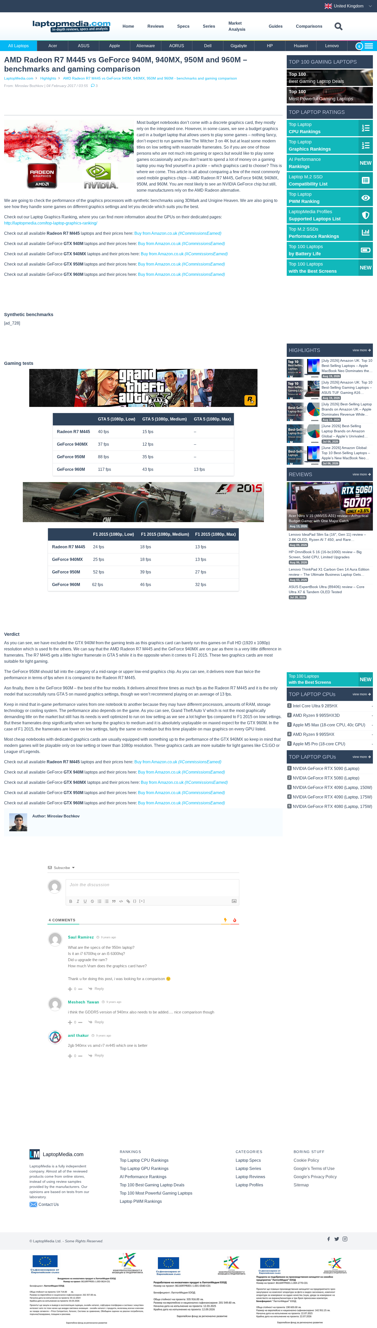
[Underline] (85, 901)
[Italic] (78, 901)
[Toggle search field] (338, 26)
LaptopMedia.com (18, 78)
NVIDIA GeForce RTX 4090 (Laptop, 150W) (332, 787)
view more (360, 350)
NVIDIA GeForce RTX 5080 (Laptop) (326, 778)
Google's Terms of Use (314, 1168)
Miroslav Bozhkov (29, 86)
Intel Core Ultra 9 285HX (333, 706)
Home (128, 26)
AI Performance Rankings (143, 1177)
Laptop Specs (248, 1160)
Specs (183, 26)
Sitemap (301, 1185)
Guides (276, 26)
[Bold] (70, 901)
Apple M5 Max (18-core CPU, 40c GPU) (333, 725)
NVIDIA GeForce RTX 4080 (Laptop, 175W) (332, 806)
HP (270, 46)
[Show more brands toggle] (369, 46)
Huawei (301, 46)
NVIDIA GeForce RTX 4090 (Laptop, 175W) (332, 797)
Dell (208, 46)
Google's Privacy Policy (315, 1177)
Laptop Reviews (250, 1177)
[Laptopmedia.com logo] (72, 26)
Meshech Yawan (83, 1002)
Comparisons (309, 26)
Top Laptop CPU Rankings (144, 1160)
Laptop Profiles (249, 1185)
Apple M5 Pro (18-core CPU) (333, 744)
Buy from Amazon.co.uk (177, 233)
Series (209, 26)
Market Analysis (237, 26)
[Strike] (92, 901)
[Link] (128, 901)
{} (135, 901)
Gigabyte (239, 46)
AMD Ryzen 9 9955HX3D (333, 715)
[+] (142, 901)
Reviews (155, 26)
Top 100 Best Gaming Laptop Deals (152, 1185)
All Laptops (18, 46)
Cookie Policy (306, 1160)
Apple (114, 46)
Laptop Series (248, 1168)
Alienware (145, 46)
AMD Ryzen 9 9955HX (333, 734)
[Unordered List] (106, 901)
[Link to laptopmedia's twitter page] (336, 1241)
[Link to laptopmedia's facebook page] (328, 1241)
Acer (52, 46)
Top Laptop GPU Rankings (144, 1168)
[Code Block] (121, 901)
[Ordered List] (99, 901)
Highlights (48, 78)
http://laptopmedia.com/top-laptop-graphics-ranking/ (50, 223)
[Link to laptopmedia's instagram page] (345, 1241)
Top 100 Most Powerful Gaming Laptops (156, 1193)
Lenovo (332, 46)
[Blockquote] (113, 901)
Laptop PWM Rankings (141, 1201)
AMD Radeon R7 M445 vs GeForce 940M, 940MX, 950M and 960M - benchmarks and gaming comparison (150, 78)
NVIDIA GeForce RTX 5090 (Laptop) (326, 768)
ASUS (84, 46)
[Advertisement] (143, 102)
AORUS (176, 46)
